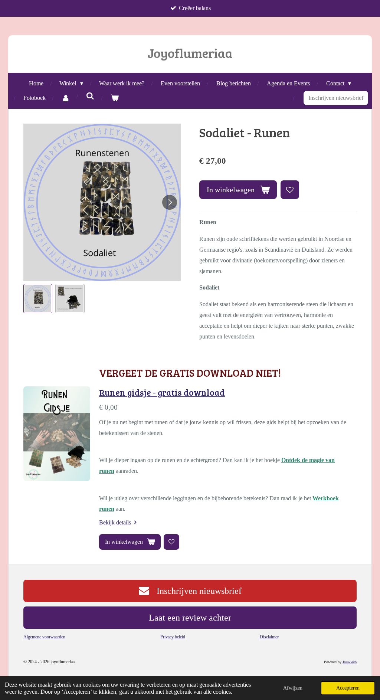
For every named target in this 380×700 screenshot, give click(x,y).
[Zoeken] (90, 96)
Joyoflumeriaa (190, 53)
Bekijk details (115, 522)
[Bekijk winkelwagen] (115, 98)
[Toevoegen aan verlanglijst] (290, 189)
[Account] (66, 98)
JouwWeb (350, 662)
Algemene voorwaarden (44, 637)
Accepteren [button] (348, 688)
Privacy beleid (172, 637)
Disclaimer (269, 637)
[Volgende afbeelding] (169, 202)
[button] (37, 298)
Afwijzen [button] (292, 688)
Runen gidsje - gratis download (162, 392)
